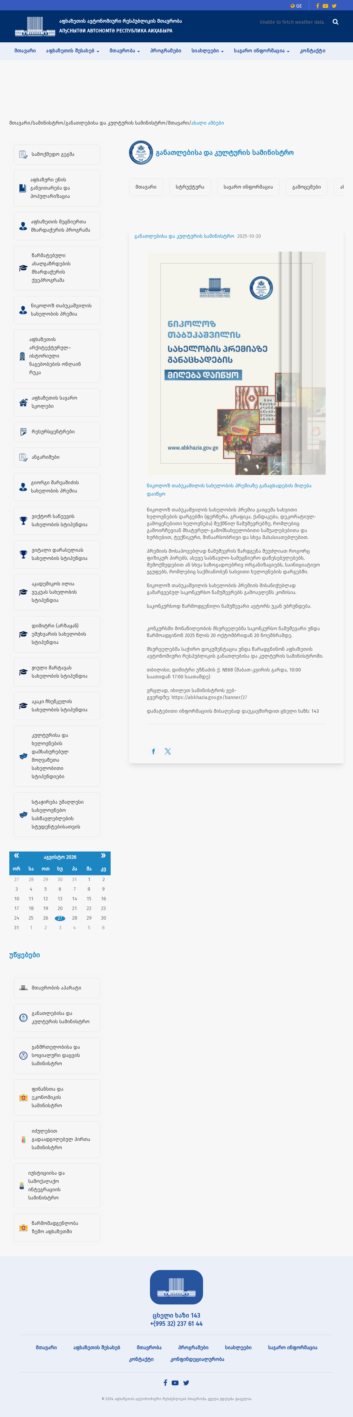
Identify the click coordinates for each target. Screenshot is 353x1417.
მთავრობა (149, 1348)
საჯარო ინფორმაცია (248, 187)
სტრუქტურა (190, 187)
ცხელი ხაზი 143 (176, 1315)
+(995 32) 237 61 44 (176, 1324)
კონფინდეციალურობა (197, 1359)
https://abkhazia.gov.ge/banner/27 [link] (209, 697)
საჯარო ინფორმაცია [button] (260, 51)
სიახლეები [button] (206, 51)
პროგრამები (165, 51)
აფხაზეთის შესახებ (96, 1348)
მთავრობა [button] (123, 51)
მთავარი (25, 51)
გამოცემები (306, 187)
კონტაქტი (312, 51)
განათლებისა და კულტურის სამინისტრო (184, 236)
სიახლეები (238, 1348)
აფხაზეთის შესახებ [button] (71, 51)
